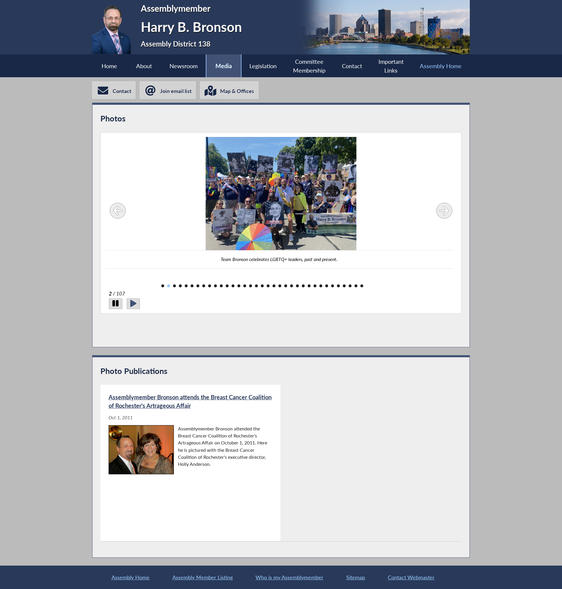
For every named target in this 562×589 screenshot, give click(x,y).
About (144, 65)
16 (250, 285)
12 (227, 285)
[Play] (133, 303)
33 (350, 285)
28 (320, 285)
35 (361, 285)
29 (326, 285)
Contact (352, 65)
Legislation (263, 65)
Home (109, 65)
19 (268, 285)
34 (355, 285)
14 (238, 285)
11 (221, 285)
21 (279, 285)
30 (332, 285)
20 (274, 285)
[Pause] (115, 303)
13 (233, 285)
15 (244, 285)
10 (215, 285)
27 (314, 285)
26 (309, 285)
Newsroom (183, 65)
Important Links (391, 66)
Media (223, 65)
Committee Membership (309, 66)
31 (338, 285)
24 (297, 285)
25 (303, 285)
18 (262, 285)
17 (256, 285)
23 (291, 285)
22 (285, 285)
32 (344, 285)
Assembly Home (441, 65)
